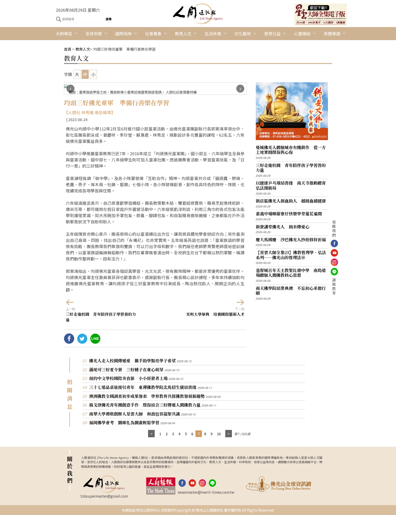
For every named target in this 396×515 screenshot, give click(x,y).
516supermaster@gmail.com (104, 495)
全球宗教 (93, 33)
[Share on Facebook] (69, 342)
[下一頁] (228, 433)
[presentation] (70, 89)
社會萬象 (153, 33)
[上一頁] (151, 433)
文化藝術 (242, 33)
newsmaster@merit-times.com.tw (206, 492)
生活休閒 (213, 33)
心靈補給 (302, 33)
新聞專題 (332, 33)
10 (219, 433)
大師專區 (64, 33)
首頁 (67, 49)
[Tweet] (82, 342)
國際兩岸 (123, 33)
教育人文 (183, 33)
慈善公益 (272, 33)
